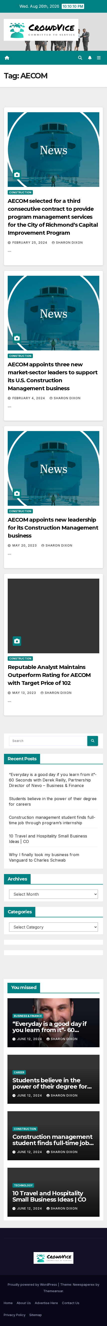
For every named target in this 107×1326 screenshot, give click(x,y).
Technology (23, 1185)
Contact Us (70, 1303)
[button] (80, 57)
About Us (24, 1303)
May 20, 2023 (25, 545)
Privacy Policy (14, 1315)
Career (19, 1072)
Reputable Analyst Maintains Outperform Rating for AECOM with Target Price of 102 (49, 675)
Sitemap (35, 1315)
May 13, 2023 (24, 693)
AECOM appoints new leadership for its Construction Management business (53, 527)
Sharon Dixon (69, 242)
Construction (20, 192)
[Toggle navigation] (99, 58)
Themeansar (53, 1291)
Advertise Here (46, 1303)
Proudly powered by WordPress (33, 1284)
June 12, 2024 (30, 1039)
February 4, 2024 (29, 398)
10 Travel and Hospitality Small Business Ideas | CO (49, 1196)
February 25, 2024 (30, 242)
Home (8, 1303)
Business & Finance (28, 1015)
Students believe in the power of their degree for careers (49, 1086)
